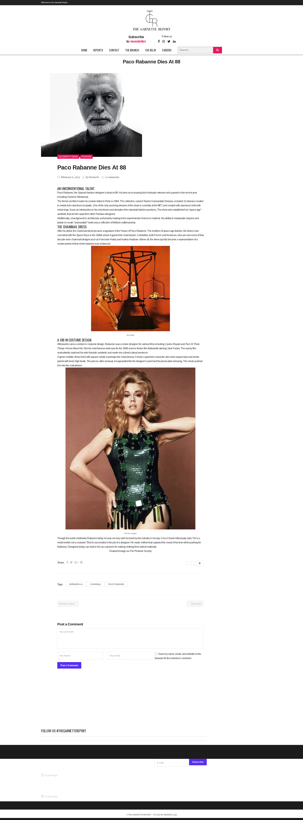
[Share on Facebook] (67, 562)
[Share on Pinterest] (81, 562)
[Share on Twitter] (71, 562)
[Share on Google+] (76, 562)
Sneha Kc (94, 177)
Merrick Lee (170, 815)
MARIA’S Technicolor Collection (57, 769)
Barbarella (76, 584)
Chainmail (95, 584)
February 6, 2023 (70, 177)
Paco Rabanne (116, 584)
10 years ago (50, 775)
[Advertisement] (124, 700)
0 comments (112, 177)
